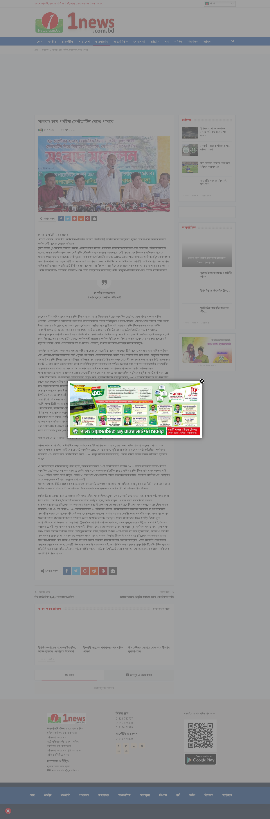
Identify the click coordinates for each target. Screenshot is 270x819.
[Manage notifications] (8, 811)
